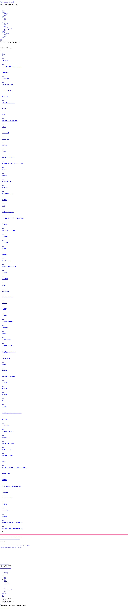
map (5, 587)
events (3, 592)
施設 (5, 588)
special (5, 21)
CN (1, 40)
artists (3, 575)
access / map (6, 23)
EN (1, 39)
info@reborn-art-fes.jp (5, 600)
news (5, 15)
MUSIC (3, 54)
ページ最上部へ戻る (4, 570)
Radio (5, 30)
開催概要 (6, 13)
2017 (5, 18)
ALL (3, 52)
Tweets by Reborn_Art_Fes (4, 564)
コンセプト (6, 14)
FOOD (3, 55)
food (5, 578)
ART (3, 53)
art (4, 576)
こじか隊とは (6, 33)
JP (0, 39)
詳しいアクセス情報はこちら (5, 568)
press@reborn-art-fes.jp (6, 602)
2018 (5, 19)
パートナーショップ (8, 28)
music (5, 577)
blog (5, 20)
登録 (5, 36)
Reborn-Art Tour (7, 29)
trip (2, 586)
